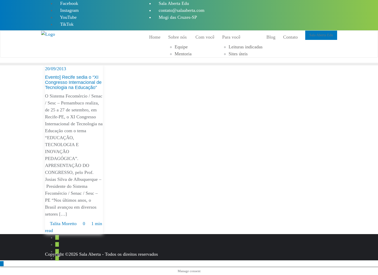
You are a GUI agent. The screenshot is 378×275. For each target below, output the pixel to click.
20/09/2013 (55, 68)
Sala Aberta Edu (173, 3)
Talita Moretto (63, 223)
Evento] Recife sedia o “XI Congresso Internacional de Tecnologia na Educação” (73, 82)
